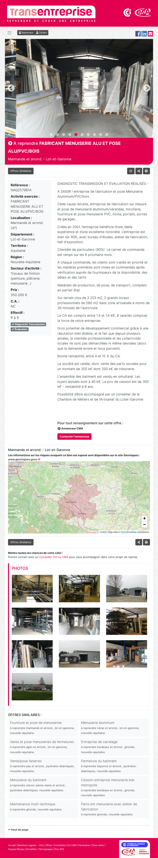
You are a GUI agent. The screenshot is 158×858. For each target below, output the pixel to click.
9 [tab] (101, 135)
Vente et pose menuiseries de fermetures (42, 747)
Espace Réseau (16, 849)
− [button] (144, 524)
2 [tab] (57, 135)
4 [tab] (70, 135)
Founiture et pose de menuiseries (42, 728)
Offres (48, 845)
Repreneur (27, 32)
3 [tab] (64, 135)
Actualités (31, 849)
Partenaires (84, 845)
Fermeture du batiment (109, 766)
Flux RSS (59, 849)
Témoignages (45, 849)
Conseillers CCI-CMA (65, 845)
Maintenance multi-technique (36, 806)
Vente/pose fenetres (42, 766)
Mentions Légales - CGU (31, 845)
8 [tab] (94, 135)
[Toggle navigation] (9, 33)
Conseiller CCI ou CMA (53, 557)
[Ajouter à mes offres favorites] (131, 171)
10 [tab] (107, 135)
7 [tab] (88, 135)
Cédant (42, 32)
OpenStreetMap (128, 531)
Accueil (12, 845)
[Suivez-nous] (138, 35)
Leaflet (103, 531)
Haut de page (19, 829)
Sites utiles (98, 845)
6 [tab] (82, 135)
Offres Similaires (20, 170)
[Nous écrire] (150, 35)
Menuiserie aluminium (110, 728)
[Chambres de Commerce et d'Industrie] (128, 12)
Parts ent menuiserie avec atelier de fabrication (109, 809)
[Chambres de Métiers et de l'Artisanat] (143, 12)
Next (147, 88)
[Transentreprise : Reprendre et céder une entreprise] (51, 13)
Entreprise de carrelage (108, 747)
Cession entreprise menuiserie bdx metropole (108, 787)
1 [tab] (51, 135)
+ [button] (144, 518)
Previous (11, 88)
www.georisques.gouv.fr (24, 459)
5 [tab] (76, 135)
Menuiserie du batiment (38, 785)
